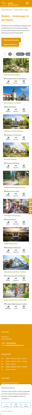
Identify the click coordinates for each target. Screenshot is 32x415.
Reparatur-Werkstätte (11, 40)
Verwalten (16, 406)
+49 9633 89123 (11, 343)
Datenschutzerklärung (6, 411)
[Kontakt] (30, 204)
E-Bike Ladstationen (10, 44)
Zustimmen (6, 406)
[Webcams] (30, 208)
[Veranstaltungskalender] (30, 200)
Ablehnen (26, 406)
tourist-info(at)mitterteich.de (15, 345)
